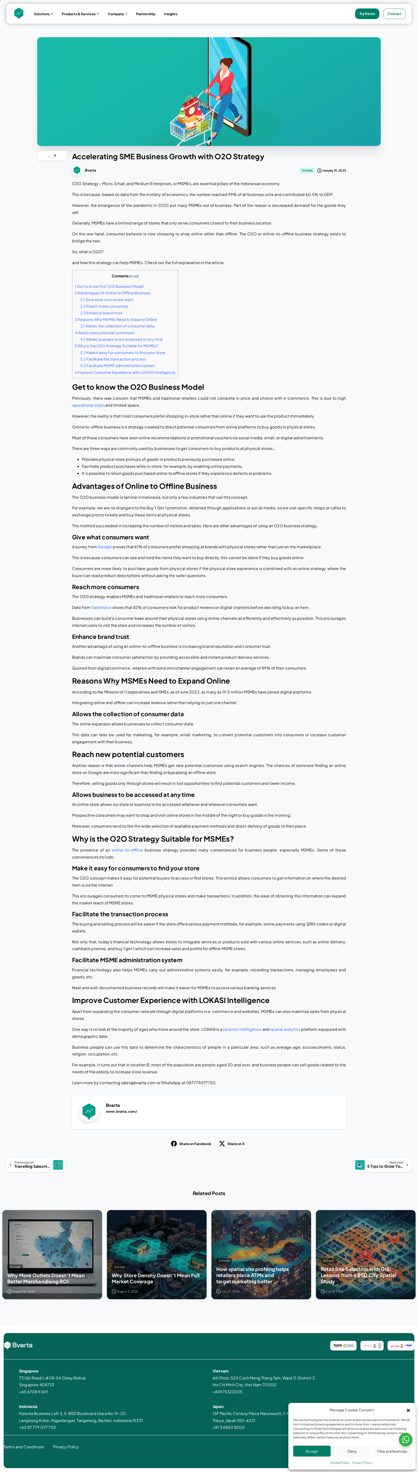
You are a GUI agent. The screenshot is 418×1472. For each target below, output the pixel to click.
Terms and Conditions (24, 1446)
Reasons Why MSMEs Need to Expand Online (116, 319)
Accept (312, 1451)
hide (133, 276)
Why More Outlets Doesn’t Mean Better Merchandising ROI (46, 1278)
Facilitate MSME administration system (117, 365)
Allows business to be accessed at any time (121, 339)
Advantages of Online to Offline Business (112, 292)
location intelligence (242, 1029)
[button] (408, 1409)
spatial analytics (285, 1029)
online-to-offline (127, 849)
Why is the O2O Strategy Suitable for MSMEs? (116, 345)
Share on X (236, 1143)
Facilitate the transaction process (113, 359)
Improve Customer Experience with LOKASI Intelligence (125, 372)
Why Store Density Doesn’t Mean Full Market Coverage (156, 1278)
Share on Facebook (195, 1143)
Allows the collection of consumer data (117, 326)
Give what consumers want (107, 299)
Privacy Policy (361, 1463)
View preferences (392, 1451)
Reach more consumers (104, 306)
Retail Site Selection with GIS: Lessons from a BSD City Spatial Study (358, 1275)
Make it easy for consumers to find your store (122, 352)
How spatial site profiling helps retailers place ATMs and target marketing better (252, 1275)
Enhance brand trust (101, 312)
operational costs (88, 405)
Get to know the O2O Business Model (109, 286)
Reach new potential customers (104, 332)
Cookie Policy (340, 1463)
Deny (352, 1451)
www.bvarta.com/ (121, 1111)
